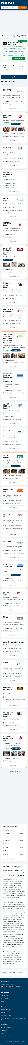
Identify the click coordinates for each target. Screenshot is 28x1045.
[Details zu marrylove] (14, 549)
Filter (15, 77)
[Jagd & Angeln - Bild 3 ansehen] (21, 471)
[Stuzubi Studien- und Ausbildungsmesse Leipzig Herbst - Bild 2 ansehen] (14, 355)
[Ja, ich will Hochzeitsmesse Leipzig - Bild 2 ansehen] (14, 264)
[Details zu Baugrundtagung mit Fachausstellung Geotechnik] (14, 385)
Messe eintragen (5, 1009)
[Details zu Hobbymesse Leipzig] (14, 498)
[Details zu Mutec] (14, 626)
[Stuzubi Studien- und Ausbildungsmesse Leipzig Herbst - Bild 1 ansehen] (6, 355)
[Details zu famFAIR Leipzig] (14, 207)
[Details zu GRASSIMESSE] (14, 524)
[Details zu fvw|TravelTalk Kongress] (14, 318)
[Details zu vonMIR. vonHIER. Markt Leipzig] (14, 413)
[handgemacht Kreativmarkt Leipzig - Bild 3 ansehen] (21, 753)
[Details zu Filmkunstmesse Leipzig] (14, 292)
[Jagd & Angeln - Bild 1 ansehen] (6, 471)
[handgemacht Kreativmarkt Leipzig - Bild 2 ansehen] (14, 753)
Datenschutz (4, 1030)
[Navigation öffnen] (25, 2)
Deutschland (22, 68)
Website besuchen (19, 58)
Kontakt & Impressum (6, 1027)
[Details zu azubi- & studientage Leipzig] (14, 648)
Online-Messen (5, 998)
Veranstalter (4, 1004)
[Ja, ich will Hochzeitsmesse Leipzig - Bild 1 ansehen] (6, 264)
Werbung (3, 1012)
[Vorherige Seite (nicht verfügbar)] (7, 771)
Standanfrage (17, 123)
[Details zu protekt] (14, 671)
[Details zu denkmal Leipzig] (14, 601)
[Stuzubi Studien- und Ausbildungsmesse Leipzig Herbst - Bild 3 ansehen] (21, 355)
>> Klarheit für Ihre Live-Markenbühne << (13, 55)
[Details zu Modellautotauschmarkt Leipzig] (14, 181)
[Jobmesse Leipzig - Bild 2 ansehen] (14, 129)
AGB (2, 1033)
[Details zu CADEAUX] (14, 156)
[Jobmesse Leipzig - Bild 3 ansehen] (21, 129)
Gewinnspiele (4, 995)
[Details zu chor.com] (14, 439)
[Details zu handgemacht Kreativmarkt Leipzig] (14, 751)
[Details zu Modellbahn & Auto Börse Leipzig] (14, 720)
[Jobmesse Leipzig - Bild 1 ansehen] (6, 129)
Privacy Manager (5, 1036)
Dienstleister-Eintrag (6, 1015)
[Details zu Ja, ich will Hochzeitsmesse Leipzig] (14, 262)
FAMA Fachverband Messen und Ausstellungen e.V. (13, 1018)
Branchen (3, 1001)
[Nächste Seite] (21, 771)
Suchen (23, 7)
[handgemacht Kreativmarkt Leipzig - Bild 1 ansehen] (6, 753)
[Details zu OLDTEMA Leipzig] (14, 232)
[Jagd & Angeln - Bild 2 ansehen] (14, 471)
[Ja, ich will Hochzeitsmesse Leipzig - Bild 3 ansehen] (21, 265)
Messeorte (4, 1006)
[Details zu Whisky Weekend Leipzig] (14, 696)
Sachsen (22, 66)
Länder (4, 972)
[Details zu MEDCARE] (14, 99)
